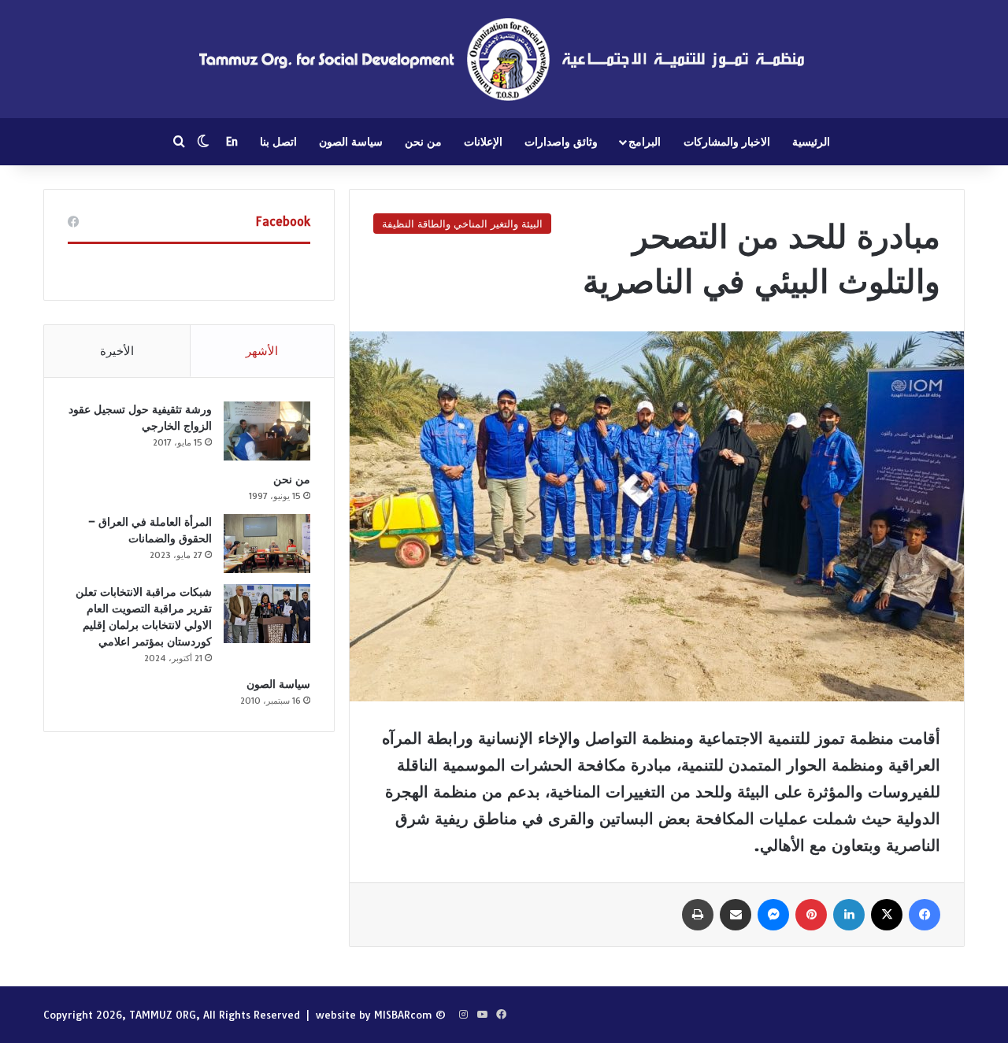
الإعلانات (483, 142)
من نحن (423, 142)
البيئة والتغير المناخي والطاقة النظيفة (462, 223)
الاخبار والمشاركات (727, 142)
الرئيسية (811, 142)
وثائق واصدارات (561, 142)
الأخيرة (117, 350)
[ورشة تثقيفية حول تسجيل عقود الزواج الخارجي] (267, 430)
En (232, 142)
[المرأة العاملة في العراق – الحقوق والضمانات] (267, 543)
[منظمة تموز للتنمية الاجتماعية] (504, 59)
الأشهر (262, 350)
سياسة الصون (351, 142)
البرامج (644, 142)
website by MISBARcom (374, 1014)
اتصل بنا (278, 142)
